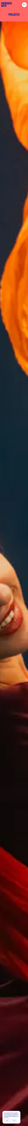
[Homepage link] (6, 4)
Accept (14, 1120)
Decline (7, 1120)
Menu (24, 4)
